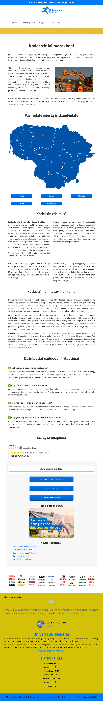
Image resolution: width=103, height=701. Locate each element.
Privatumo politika (51, 697)
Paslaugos (28, 22)
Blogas (42, 22)
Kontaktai (54, 22)
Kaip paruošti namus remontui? (25, 546)
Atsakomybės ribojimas (35, 697)
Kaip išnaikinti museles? (22, 550)
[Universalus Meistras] (51, 10)
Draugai (23, 697)
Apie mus (15, 697)
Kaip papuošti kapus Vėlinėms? (25, 553)
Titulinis (14, 22)
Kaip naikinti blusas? (21, 556)
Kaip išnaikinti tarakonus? (23, 559)
